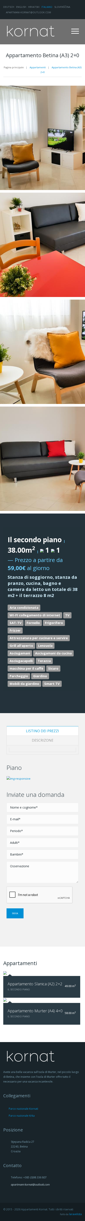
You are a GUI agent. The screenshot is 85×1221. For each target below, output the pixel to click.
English (21, 6)
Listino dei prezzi (42, 731)
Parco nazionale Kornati (23, 1109)
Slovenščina (62, 6)
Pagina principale (14, 67)
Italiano (46, 6)
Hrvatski (33, 6)
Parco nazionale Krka (22, 1116)
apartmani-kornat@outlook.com (28, 12)
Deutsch (8, 6)
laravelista (75, 1214)
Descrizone (42, 740)
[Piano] (19, 778)
